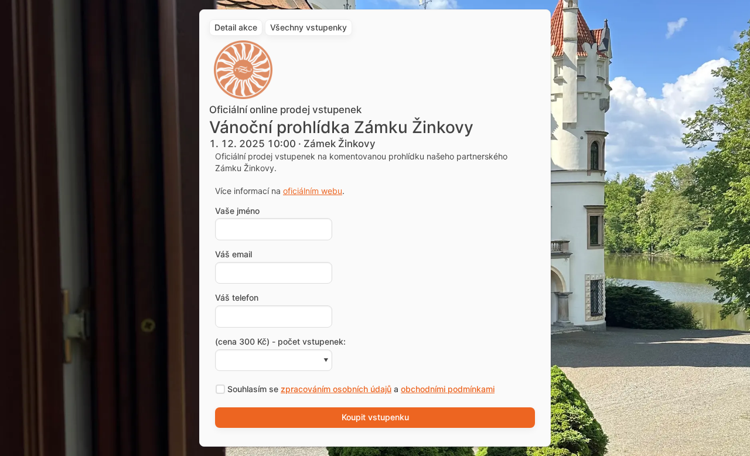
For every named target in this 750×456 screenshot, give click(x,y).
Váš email (233, 254)
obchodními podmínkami (448, 389)
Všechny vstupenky (308, 27)
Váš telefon (236, 297)
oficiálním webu (312, 191)
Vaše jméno (237, 211)
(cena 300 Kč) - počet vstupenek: (280, 341)
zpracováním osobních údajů (336, 389)
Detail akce (235, 27)
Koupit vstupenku (375, 417)
